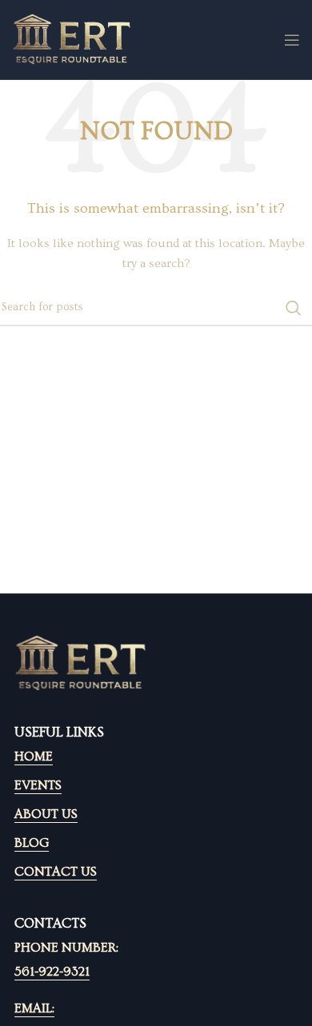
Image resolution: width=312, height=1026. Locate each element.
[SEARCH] (293, 307)
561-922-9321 (52, 971)
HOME (33, 756)
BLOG (31, 843)
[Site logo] (72, 37)
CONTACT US (55, 871)
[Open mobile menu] (292, 40)
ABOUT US (46, 814)
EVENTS (38, 785)
